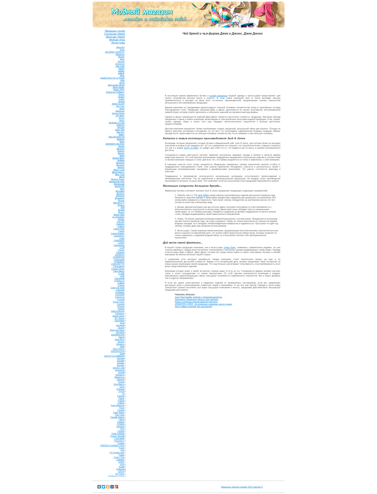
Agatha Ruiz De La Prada (112, 78)
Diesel (121, 337)
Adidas (121, 71)
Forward (120, 426)
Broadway (119, 198)
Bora (122, 189)
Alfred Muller (118, 87)
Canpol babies (117, 233)
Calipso (120, 226)
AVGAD (120, 127)
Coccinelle (119, 278)
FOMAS (120, 424)
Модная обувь (117, 39)
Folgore (120, 422)
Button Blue (119, 214)
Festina (120, 410)
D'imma (120, 306)
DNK (122, 346)
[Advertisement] (142, 88)
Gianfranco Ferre (116, 476)
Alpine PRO (118, 90)
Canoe (121, 231)
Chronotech (118, 266)
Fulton (121, 455)
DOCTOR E (118, 349)
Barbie (121, 146)
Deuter (121, 328)
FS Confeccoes (117, 452)
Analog (121, 97)
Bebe (122, 156)
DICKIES (120, 332)
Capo (121, 238)
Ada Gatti (120, 66)
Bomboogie (119, 184)
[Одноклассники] (108, 487)
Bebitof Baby (118, 158)
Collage (120, 283)
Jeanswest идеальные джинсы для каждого (196, 299)
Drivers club (118, 368)
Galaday (120, 459)
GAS (122, 464)
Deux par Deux (117, 330)
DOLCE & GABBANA (114, 356)
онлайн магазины (218, 95)
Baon (122, 141)
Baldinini (120, 139)
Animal (121, 101)
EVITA (121, 391)
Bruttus (121, 205)
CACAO (120, 221)
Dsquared (119, 370)
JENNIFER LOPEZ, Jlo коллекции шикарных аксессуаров (203, 304)
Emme (121, 382)
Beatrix (121, 153)
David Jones (118, 316)
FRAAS (120, 431)
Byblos (121, 219)
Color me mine (117, 287)
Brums (121, 200)
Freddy (121, 443)
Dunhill (121, 372)
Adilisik (121, 73)
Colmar (121, 285)
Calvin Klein (118, 229)
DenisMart (119, 320)
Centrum (120, 252)
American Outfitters (115, 92)
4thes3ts (120, 47)
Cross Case (118, 302)
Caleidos (120, 224)
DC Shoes (119, 318)
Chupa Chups (117, 269)
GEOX (121, 471)
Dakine (121, 309)
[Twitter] (103, 487)
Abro (122, 59)
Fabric (121, 398)
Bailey (121, 134)
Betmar (121, 167)
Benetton (120, 163)
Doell (122, 353)
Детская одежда (116, 36)
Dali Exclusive (117, 311)
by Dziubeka (118, 217)
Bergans (120, 165)
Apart (121, 108)
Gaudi (121, 467)
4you (122, 49)
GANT (121, 462)
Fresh (121, 448)
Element (120, 379)
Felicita (121, 401)
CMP (122, 276)
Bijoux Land (118, 170)
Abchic (121, 57)
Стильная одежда (115, 33)
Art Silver (120, 115)
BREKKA (120, 196)
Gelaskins (121, 469)
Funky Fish (119, 457)
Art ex (121, 118)
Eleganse (120, 375)
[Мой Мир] (112, 487)
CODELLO (119, 280)
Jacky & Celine (191, 148)
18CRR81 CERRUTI (114, 52)
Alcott (121, 82)
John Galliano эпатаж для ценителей (193, 306)
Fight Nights (118, 412)
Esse (122, 386)
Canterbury (119, 236)
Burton (121, 212)
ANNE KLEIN (118, 104)
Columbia (120, 290)
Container (119, 292)
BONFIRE (119, 186)
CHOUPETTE (117, 264)
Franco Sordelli (117, 436)
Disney (121, 342)
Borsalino (120, 191)
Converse (119, 297)
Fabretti (120, 396)
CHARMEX (119, 262)
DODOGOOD (117, 351)
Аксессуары (118, 42)
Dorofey (120, 365)
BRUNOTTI (118, 203)
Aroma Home (118, 113)
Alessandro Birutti (116, 85)
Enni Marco (119, 384)
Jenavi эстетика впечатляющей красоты (196, 302)
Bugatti (121, 210)
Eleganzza (119, 377)
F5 (123, 393)
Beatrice (120, 148)
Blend (121, 177)
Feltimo (121, 403)
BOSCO (120, 193)
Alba (122, 80)
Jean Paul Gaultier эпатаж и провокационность (198, 297)
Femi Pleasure (117, 405)
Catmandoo (118, 245)
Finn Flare (119, 415)
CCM (122, 247)
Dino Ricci (119, 339)
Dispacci (120, 344)
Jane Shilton (203, 195)
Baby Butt (119, 130)
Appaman (119, 111)
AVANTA (120, 125)
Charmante (119, 259)
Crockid (120, 299)
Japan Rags (230, 247)
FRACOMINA (118, 434)
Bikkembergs (118, 172)
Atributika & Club (116, 123)
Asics (121, 120)
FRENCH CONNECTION (112, 445)
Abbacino (120, 54)
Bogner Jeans (117, 179)
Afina (122, 75)
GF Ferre (119, 474)
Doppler (120, 363)
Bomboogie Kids (116, 181)
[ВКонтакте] (99, 487)
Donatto (120, 361)
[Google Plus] (116, 487)
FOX (122, 429)
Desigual (120, 325)
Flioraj (121, 419)
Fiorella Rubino (117, 417)
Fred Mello (119, 438)
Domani (120, 358)
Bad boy (120, 132)
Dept (122, 323)
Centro (121, 250)
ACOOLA (119, 64)
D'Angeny (119, 313)
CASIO (121, 243)
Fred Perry (119, 441)
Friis (122, 450)
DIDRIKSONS (117, 335)
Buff (122, 207)
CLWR (121, 273)
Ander (121, 99)
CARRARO (119, 240)
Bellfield (120, 160)
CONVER (119, 295)
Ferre (121, 408)
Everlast (120, 389)
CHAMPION (118, 257)
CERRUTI (119, 254)
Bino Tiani (119, 174)
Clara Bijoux (118, 271)
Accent (121, 61)
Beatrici (120, 151)
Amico (121, 94)
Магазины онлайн (115, 30)
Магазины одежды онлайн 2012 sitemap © (242, 487)
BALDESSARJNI (116, 137)
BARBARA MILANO (115, 144)
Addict (121, 68)
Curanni (120, 304)
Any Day (120, 106)
